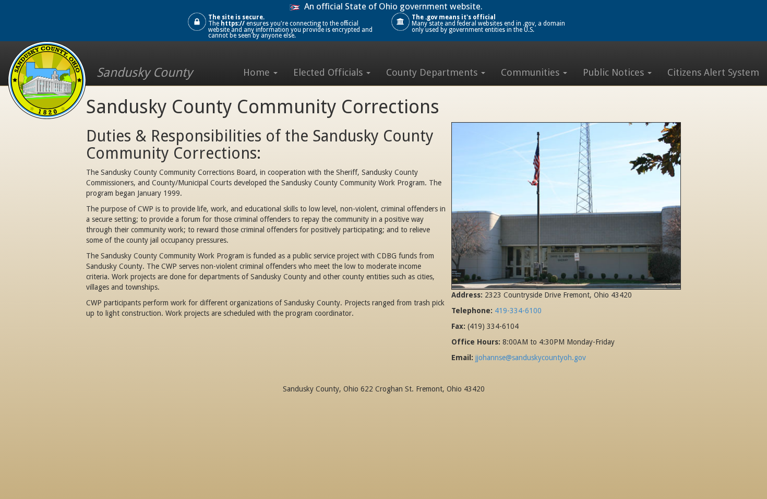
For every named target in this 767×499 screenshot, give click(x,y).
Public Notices (614, 72)
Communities (531, 72)
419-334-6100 (518, 310)
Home (257, 72)
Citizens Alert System (713, 72)
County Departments (433, 72)
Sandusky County (145, 72)
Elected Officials (329, 72)
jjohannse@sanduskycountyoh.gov (530, 357)
